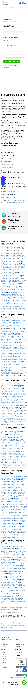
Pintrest (4, 660)
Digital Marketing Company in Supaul (10, 554)
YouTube (4, 662)
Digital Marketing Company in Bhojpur (10, 593)
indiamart (4, 667)
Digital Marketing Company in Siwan (16, 552)
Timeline (18, 646)
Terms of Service (20, 644)
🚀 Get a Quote (3, 181)
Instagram (4, 658)
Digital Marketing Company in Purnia (10, 565)
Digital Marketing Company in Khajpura (17, 514)
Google (4, 664)
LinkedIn (4, 654)
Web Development (6, 639)
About (17, 637)
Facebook (4, 652)
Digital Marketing (6, 641)
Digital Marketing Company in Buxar (17, 591)
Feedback (18, 639)
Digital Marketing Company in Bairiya (11, 534)
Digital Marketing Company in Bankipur (16, 532)
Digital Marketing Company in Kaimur (10, 579)
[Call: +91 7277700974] (24, 670)
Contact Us (19, 641)
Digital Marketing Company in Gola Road (12, 515)
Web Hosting (5, 646)
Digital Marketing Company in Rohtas (15, 563)
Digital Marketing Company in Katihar (16, 577)
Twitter (4, 656)
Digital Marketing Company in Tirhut (10, 546)
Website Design (5, 637)
